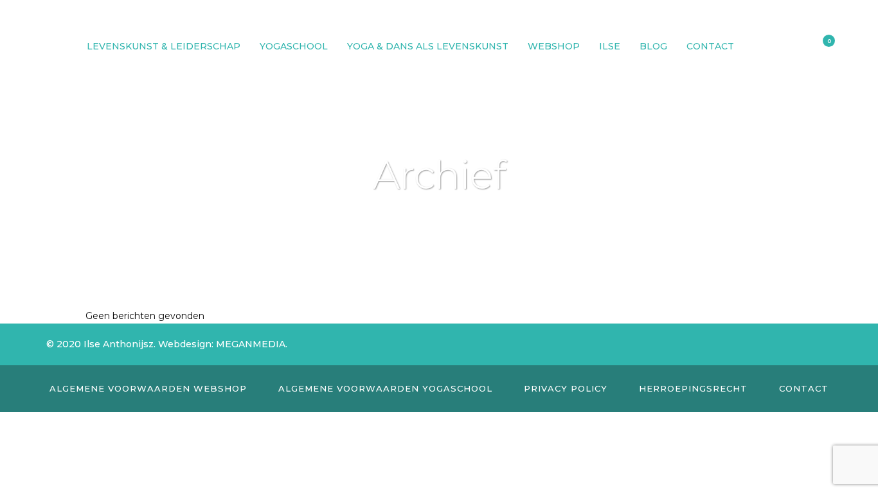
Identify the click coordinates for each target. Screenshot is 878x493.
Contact (804, 388)
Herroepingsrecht (693, 388)
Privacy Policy (565, 388)
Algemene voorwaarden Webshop (148, 388)
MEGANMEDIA (250, 344)
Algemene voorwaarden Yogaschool (385, 388)
